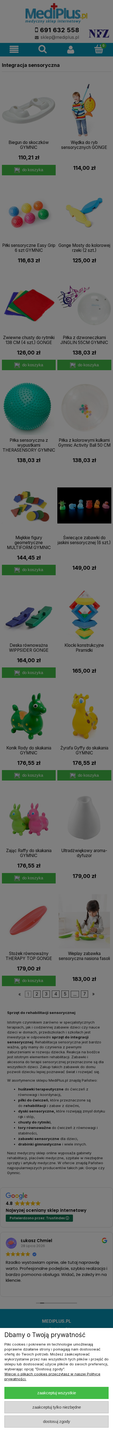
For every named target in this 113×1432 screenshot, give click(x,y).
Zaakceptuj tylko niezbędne (56, 1407)
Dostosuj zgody (56, 1421)
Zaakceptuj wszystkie (56, 1392)
